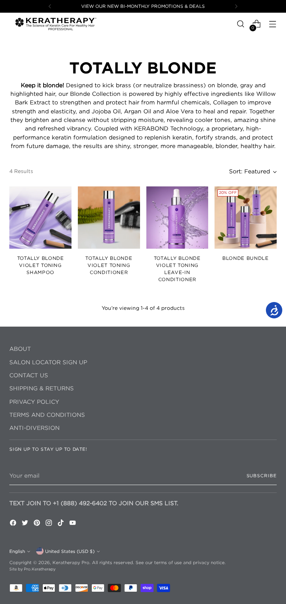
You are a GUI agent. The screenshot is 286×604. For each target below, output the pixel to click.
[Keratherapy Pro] (55, 23)
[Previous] (50, 6)
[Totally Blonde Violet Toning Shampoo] (40, 217)
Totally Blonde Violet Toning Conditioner (108, 265)
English (17, 551)
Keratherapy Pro (71, 562)
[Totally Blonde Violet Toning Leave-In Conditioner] (177, 217)
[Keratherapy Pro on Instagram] (49, 524)
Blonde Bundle (245, 258)
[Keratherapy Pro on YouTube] (73, 524)
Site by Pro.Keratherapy (32, 569)
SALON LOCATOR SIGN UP (48, 362)
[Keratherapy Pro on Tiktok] (61, 524)
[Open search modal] (240, 24)
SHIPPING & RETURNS (41, 388)
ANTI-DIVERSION (34, 428)
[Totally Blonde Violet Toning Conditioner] (109, 217)
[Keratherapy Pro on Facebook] (13, 524)
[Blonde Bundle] (245, 217)
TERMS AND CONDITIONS (47, 415)
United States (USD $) (70, 551)
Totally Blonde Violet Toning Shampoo (40, 265)
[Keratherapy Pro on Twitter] (25, 524)
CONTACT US (28, 375)
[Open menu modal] (272, 24)
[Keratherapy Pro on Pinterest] (37, 524)
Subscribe (262, 475)
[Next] (236, 6)
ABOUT (20, 349)
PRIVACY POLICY (34, 402)
